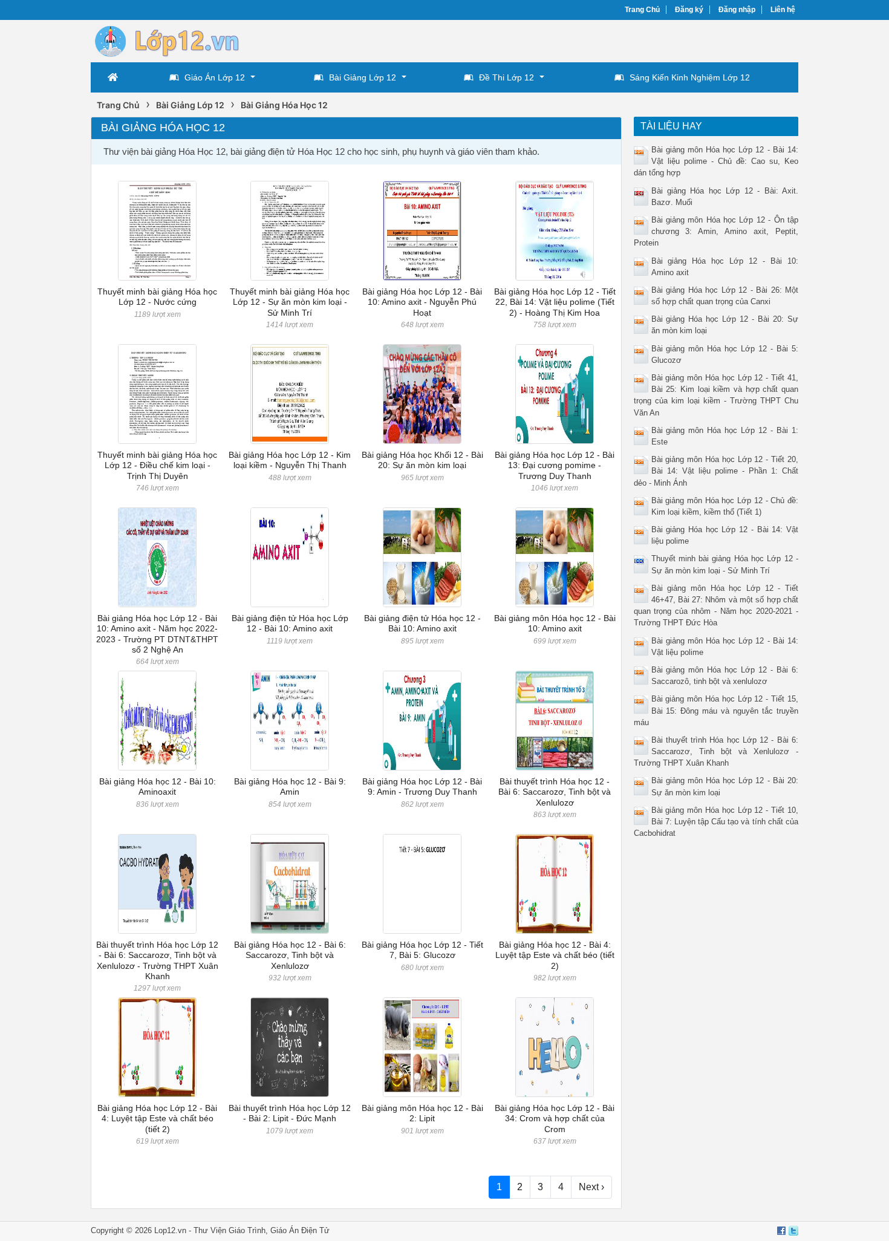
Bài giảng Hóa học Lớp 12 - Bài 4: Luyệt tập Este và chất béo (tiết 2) (157, 1118)
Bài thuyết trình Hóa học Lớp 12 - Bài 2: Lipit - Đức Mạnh (290, 1113)
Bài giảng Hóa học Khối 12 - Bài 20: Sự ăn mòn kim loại (422, 460)
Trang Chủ (642, 9)
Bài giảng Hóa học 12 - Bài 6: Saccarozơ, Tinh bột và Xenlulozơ (290, 955)
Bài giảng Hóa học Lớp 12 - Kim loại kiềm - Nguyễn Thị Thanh (290, 460)
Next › (591, 1187)
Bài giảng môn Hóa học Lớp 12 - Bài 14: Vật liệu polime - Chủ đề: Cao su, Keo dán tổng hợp (716, 161)
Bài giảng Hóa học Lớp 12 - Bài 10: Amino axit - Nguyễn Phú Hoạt (422, 302)
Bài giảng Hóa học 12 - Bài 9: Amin (290, 786)
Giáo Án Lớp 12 (214, 77)
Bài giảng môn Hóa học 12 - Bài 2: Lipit (422, 1113)
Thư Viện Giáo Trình (229, 1230)
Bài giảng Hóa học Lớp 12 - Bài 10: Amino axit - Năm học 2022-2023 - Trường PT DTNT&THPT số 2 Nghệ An (157, 633)
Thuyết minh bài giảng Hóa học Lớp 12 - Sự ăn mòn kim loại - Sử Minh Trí (290, 302)
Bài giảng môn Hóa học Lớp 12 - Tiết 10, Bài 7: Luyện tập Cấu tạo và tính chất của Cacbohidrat (716, 822)
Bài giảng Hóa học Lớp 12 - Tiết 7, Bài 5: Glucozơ (422, 950)
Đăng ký (689, 9)
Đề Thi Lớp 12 (506, 77)
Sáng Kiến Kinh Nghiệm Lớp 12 (690, 77)
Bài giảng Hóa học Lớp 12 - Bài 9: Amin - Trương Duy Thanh (422, 786)
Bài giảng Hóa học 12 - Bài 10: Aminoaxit (157, 786)
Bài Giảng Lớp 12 (362, 77)
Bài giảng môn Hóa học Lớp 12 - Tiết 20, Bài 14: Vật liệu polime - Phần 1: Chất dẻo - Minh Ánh (716, 471)
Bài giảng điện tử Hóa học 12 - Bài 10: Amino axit (422, 623)
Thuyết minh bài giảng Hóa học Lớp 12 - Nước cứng (157, 297)
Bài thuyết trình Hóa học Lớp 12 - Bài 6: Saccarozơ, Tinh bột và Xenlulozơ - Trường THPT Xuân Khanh (157, 960)
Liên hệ (782, 9)
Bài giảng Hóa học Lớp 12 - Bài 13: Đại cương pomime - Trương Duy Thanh (554, 465)
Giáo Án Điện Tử (300, 1230)
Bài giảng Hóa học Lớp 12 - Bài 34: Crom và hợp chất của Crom (554, 1118)
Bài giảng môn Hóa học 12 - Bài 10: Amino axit (555, 623)
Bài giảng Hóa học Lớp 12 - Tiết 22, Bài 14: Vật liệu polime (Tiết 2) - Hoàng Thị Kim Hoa (555, 302)
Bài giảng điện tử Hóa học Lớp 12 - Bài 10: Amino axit (290, 623)
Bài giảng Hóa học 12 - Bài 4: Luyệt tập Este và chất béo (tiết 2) (554, 955)
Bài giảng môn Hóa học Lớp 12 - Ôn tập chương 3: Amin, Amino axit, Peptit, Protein (716, 231)
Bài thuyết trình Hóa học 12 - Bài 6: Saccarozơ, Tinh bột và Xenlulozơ (554, 792)
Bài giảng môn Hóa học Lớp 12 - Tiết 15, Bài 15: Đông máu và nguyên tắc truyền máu (716, 710)
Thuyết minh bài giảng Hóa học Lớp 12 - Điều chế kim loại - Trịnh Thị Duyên (157, 465)
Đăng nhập (736, 9)
